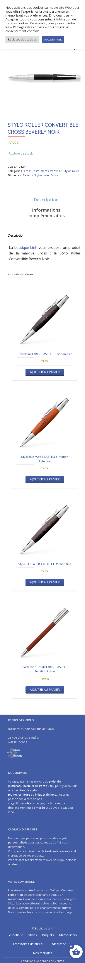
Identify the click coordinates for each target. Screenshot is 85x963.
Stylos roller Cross (46, 175)
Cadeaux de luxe (61, 944)
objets (29, 803)
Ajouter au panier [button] (45, 372)
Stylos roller (71, 171)
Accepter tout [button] (53, 39)
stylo (52, 781)
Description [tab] (46, 200)
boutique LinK (25, 247)
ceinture (24, 794)
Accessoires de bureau (28, 944)
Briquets (48, 935)
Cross (28, 171)
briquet (40, 794)
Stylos (32, 935)
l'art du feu (46, 786)
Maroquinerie (68, 935)
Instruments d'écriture (47, 171)
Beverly (28, 175)
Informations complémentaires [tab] (46, 213)
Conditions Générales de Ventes (42, 961)
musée (40, 808)
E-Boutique (15, 935)
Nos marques (42, 953)
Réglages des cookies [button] (22, 39)
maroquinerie (21, 786)
